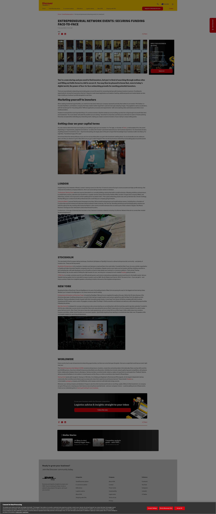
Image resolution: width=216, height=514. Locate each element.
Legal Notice (25, 512)
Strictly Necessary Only (166, 508)
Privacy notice (18, 512)
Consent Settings (152, 508)
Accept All (179, 508)
